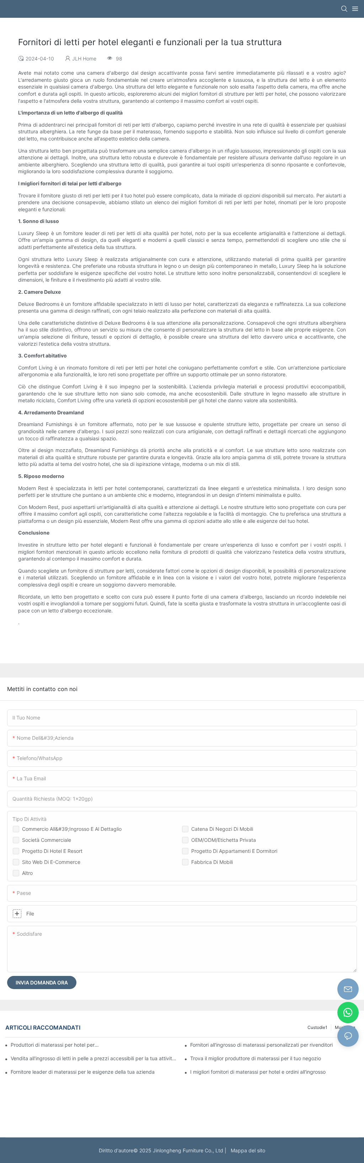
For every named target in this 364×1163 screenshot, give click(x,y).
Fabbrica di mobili (212, 862)
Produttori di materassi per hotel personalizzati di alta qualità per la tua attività (55, 1045)
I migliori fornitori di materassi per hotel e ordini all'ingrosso (258, 1072)
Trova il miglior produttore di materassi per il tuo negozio (255, 1058)
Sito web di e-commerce (51, 862)
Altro (27, 873)
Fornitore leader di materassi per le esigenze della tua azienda (83, 1072)
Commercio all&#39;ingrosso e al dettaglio (72, 829)
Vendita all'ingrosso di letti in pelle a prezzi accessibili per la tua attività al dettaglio (95, 1058)
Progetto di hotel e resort (52, 851)
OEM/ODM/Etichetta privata (223, 840)
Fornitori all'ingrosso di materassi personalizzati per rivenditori (261, 1045)
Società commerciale (46, 840)
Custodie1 (317, 1027)
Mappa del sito (246, 1150)
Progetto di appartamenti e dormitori (234, 851)
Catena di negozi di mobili (222, 829)
